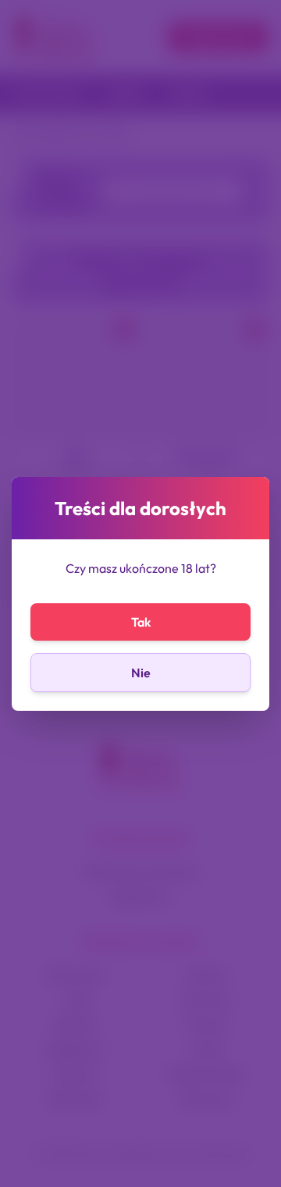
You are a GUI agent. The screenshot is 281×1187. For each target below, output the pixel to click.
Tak (141, 622)
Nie (141, 672)
